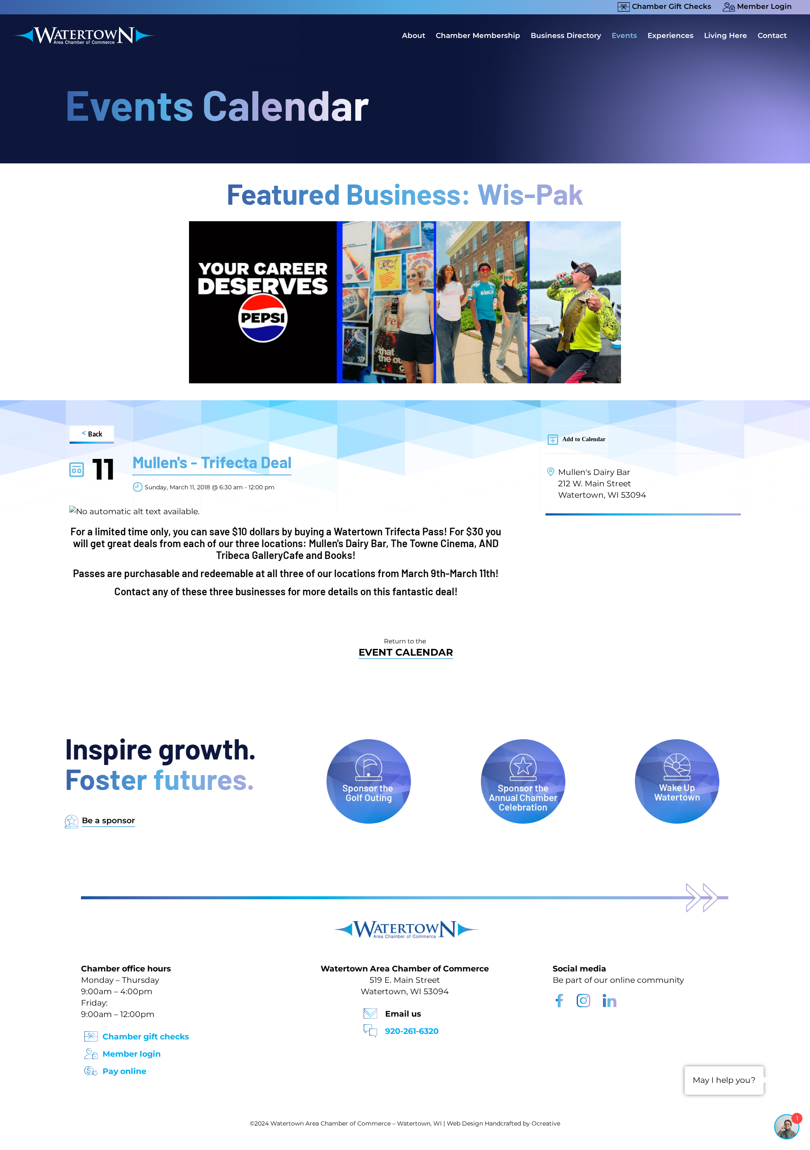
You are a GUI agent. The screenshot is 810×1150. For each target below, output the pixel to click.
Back (91, 434)
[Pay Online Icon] (91, 1068)
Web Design (465, 1123)
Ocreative (546, 1123)
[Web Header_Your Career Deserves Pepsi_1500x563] (405, 225)
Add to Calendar (583, 439)
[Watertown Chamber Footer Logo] (405, 925)
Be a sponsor (108, 820)
